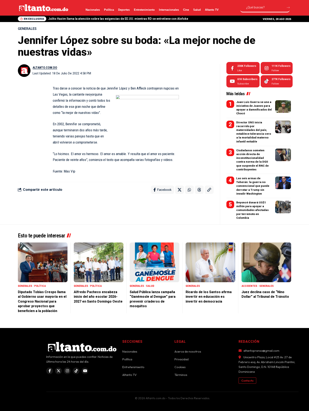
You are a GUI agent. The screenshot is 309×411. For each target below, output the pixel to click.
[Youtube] (243, 81)
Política (109, 9)
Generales (27, 29)
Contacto (247, 380)
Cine (186, 9)
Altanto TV (212, 9)
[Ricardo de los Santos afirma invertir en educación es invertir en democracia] (210, 262)
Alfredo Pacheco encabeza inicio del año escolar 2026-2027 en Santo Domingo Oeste (98, 296)
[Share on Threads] (199, 190)
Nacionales (93, 9)
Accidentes (249, 285)
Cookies (180, 367)
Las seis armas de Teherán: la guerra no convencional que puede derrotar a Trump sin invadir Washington (252, 186)
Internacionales (169, 9)
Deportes (124, 9)
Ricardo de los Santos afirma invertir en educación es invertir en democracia (209, 296)
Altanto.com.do (45, 68)
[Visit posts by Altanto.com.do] (24, 70)
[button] (254, 18)
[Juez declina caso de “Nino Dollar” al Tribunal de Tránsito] (266, 262)
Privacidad (181, 359)
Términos (180, 375)
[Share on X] (179, 190)
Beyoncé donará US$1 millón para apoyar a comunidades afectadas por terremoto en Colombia (252, 210)
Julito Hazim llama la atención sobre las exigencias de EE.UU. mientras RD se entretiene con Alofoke (118, 18)
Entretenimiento (144, 9)
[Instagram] (277, 68)
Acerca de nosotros (187, 351)
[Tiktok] (277, 81)
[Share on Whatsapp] (189, 190)
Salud (197, 9)
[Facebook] (243, 68)
